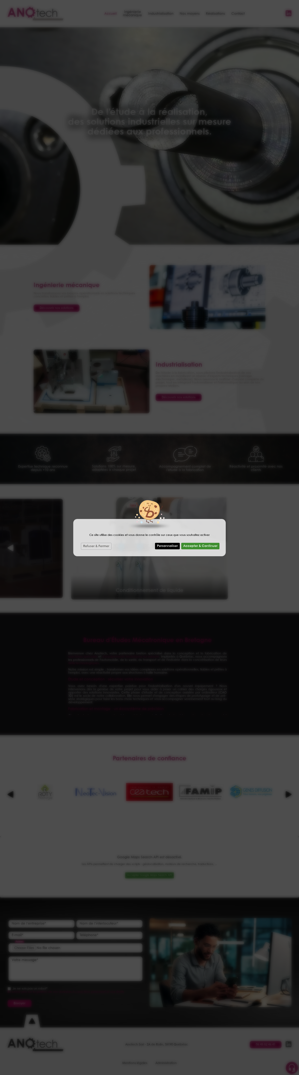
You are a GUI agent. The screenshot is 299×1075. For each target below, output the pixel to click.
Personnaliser (167, 545)
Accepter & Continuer (200, 545)
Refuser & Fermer (96, 546)
